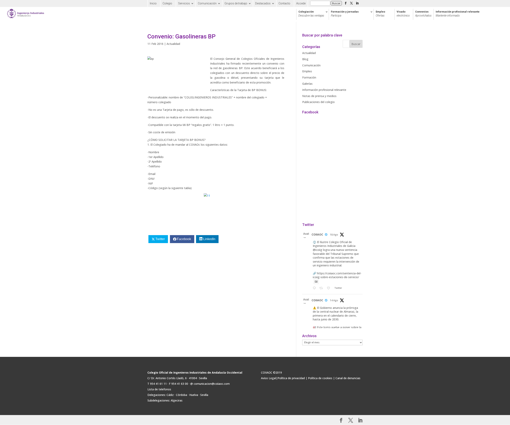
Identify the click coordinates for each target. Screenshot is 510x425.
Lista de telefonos (159, 389)
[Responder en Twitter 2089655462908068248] (315, 288)
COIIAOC (317, 234)
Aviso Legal (268, 378)
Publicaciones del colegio (318, 102)
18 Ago (334, 234)
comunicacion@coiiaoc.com (212, 384)
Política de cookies (320, 378)
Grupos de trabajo (236, 3)
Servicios (184, 3)
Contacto (284, 3)
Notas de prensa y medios (319, 96)
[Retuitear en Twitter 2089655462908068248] (322, 288)
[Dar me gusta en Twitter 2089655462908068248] (329, 288)
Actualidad (173, 44)
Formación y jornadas (345, 13)
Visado (403, 13)
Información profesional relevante (458, 13)
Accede (301, 3)
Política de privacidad (291, 378)
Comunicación (207, 3)
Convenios (423, 13)
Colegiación (311, 13)
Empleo (380, 13)
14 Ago (334, 300)
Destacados (263, 3)
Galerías (307, 83)
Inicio (153, 3)
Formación (309, 77)
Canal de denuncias (347, 378)
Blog (305, 59)
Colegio (167, 3)
